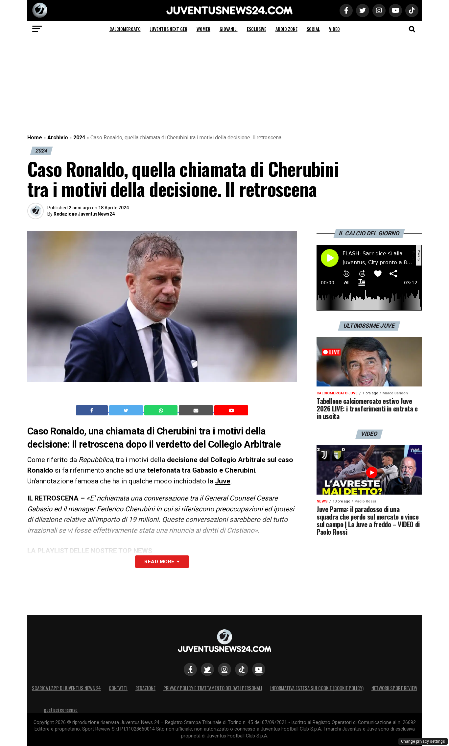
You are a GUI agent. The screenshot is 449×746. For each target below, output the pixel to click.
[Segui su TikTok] (241, 669)
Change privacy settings (423, 741)
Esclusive (256, 28)
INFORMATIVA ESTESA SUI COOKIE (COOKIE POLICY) (317, 688)
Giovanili (229, 28)
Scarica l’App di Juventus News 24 (66, 688)
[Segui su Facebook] (190, 669)
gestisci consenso (61, 709)
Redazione (145, 688)
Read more (159, 562)
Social (313, 28)
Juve (222, 481)
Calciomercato (125, 28)
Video (334, 28)
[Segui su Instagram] (224, 669)
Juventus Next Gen (168, 28)
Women (203, 28)
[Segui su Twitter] (207, 669)
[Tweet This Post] (126, 410)
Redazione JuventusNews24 (84, 214)
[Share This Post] (161, 410)
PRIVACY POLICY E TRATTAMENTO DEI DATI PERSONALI (212, 688)
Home (34, 137)
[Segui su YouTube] (258, 669)
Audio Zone (286, 28)
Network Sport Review (394, 688)
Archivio (57, 137)
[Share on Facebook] (92, 410)
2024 (79, 137)
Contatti (118, 688)
